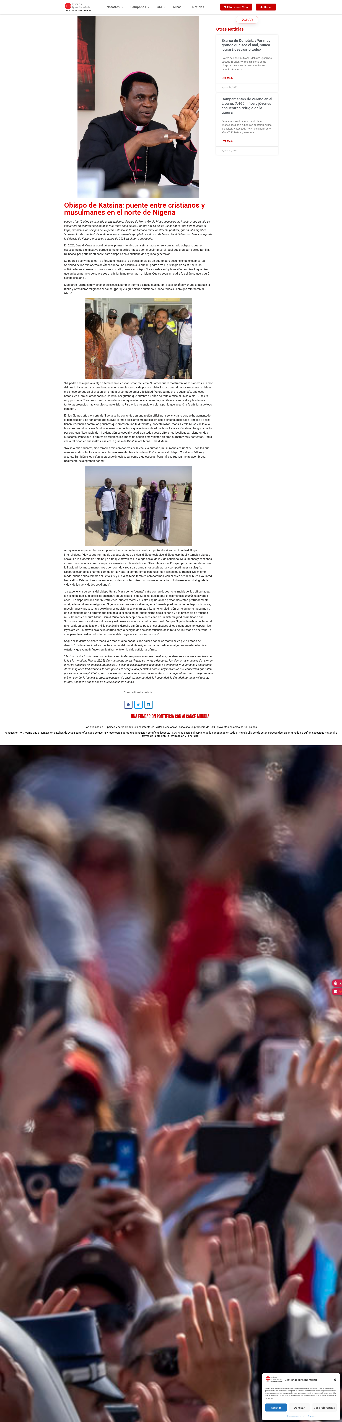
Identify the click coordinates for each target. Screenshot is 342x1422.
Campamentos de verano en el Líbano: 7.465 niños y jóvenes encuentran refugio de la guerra (247, 106)
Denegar (299, 1407)
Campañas (138, 7)
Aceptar (276, 1407)
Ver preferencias (324, 1407)
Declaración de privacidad (297, 1416)
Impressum (312, 1416)
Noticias (198, 7)
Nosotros (113, 7)
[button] (335, 1379)
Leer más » (227, 78)
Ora (159, 7)
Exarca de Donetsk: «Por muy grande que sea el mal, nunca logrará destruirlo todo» (246, 45)
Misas (177, 7)
